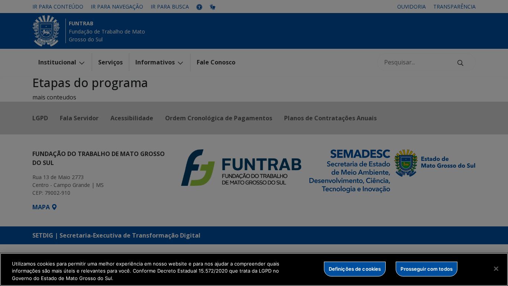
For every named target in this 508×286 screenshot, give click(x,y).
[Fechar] (496, 268)
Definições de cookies (355, 268)
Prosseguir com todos (427, 268)
